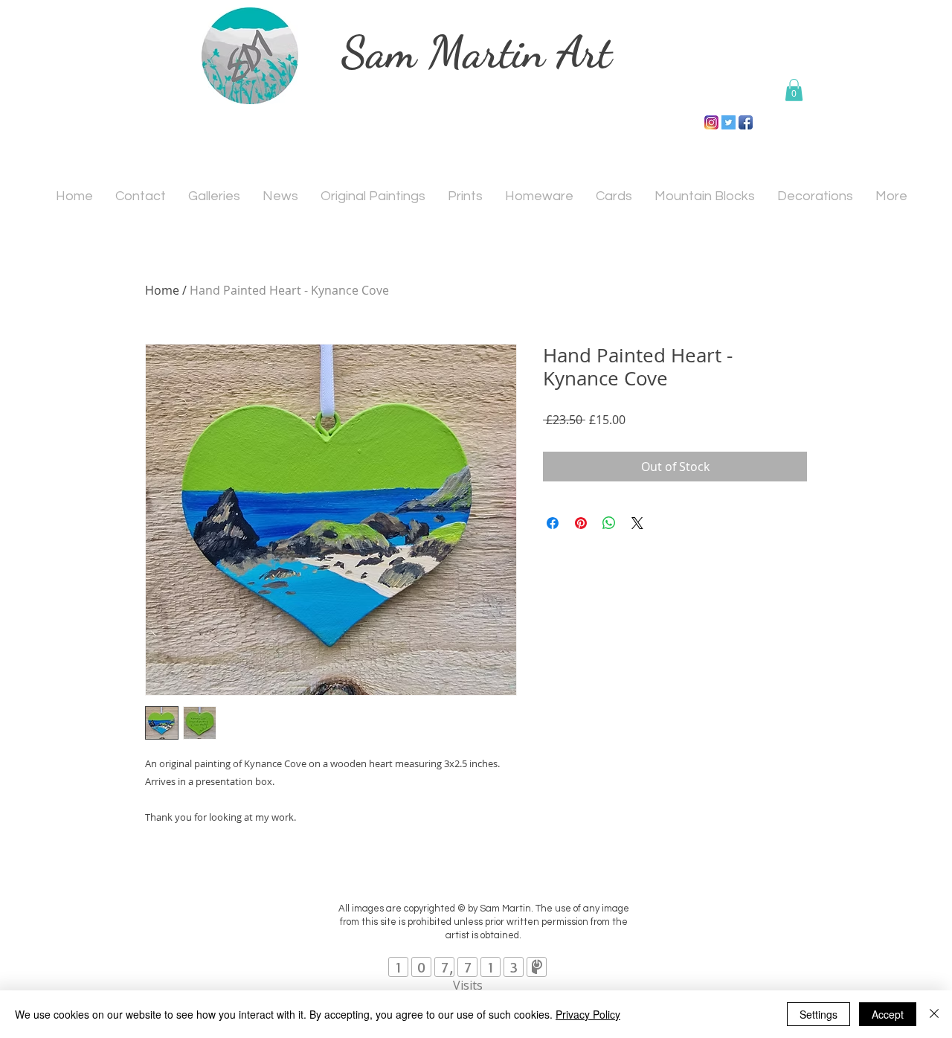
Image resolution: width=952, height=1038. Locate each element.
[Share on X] (637, 523)
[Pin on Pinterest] (581, 523)
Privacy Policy (588, 1014)
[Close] (934, 1014)
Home (162, 290)
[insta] (711, 122)
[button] (794, 90)
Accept (888, 1014)
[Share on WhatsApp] (609, 523)
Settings (818, 1014)
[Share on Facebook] (553, 523)
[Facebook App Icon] (746, 122)
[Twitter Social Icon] (728, 122)
